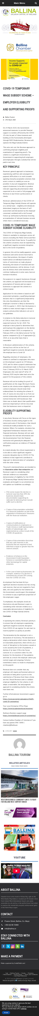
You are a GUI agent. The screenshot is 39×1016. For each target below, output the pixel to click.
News (15, 731)
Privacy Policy (18, 974)
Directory (30, 973)
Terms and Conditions (31, 974)
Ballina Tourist (14, 973)
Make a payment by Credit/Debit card (13, 963)
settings (24, 1009)
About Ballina (7, 974)
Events (24, 973)
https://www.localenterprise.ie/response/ (18, 708)
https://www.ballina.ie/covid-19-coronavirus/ (19, 715)
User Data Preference (20, 976)
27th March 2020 (10, 120)
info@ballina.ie (10, 929)
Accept (6, 1012)
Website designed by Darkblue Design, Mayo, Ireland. (19, 980)
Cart (7, 973)
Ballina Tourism (10, 117)
